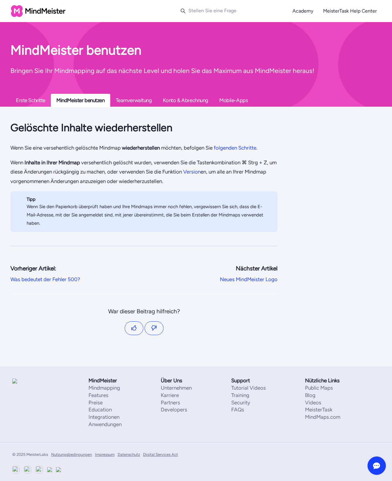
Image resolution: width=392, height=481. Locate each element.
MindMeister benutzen (80, 100)
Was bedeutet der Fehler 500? (45, 279)
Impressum (105, 454)
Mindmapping (104, 388)
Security (240, 402)
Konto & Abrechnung (185, 100)
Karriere (170, 395)
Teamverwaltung (134, 100)
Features (98, 395)
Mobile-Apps (233, 100)
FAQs (237, 410)
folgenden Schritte (234, 148)
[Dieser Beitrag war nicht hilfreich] (154, 328)
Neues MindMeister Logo (248, 279)
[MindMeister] (30, 381)
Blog (310, 395)
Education (100, 410)
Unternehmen (176, 388)
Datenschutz (129, 454)
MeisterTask (318, 410)
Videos (313, 402)
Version (191, 172)
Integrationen (104, 417)
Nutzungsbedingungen (71, 454)
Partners (170, 402)
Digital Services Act (160, 454)
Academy (302, 11)
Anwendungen (105, 424)
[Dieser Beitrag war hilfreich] (134, 328)
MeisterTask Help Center (350, 11)
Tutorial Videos (248, 388)
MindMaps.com (322, 417)
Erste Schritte (30, 100)
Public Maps (319, 388)
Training (240, 395)
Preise (96, 402)
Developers (174, 410)
